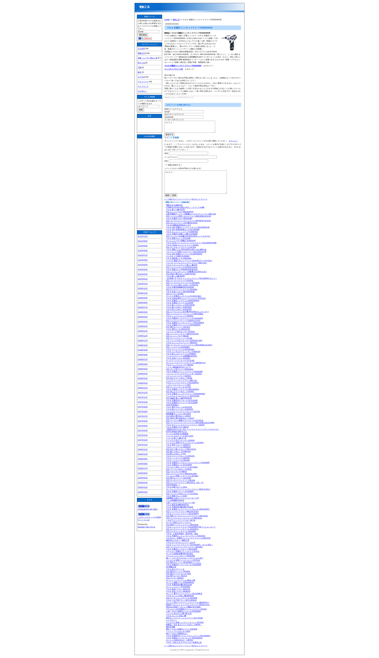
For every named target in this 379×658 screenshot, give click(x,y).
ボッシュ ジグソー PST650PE (178, 587)
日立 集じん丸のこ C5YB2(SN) (178, 452)
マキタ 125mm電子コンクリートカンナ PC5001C (186, 298)
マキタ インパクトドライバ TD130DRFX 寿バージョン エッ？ (191, 527)
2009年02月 (143, 326)
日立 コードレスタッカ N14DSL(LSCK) (182, 267)
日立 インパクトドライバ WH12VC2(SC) (182, 511)
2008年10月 (143, 345)
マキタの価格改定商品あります (178, 225)
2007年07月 (143, 416)
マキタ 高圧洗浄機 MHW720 (177, 505)
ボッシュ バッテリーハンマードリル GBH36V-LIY (186, 363)
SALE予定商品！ (173, 405)
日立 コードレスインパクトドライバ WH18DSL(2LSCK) (188, 221)
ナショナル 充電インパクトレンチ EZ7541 (183, 560)
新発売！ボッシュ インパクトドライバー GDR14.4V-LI (188, 605)
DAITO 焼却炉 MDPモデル (176, 432)
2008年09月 (143, 350)
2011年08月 (143, 241)
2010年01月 (143, 284)
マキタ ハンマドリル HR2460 (178, 460)
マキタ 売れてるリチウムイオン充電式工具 (184, 642)
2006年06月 (143, 473)
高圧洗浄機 (170, 627)
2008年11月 (143, 341)
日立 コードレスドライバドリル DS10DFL (183, 283)
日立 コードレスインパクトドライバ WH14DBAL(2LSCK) (189, 345)
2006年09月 (143, 459)
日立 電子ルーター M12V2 (176, 576)
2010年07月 (143, 255)
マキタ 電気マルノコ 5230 (176, 496)
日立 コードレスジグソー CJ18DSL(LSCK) (183, 321)
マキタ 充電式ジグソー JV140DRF (180, 491)
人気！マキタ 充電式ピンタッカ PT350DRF (183, 611)
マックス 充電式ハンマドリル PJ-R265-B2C (183, 296)
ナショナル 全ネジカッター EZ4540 (180, 440)
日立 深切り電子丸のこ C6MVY (178, 416)
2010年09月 (143, 246)
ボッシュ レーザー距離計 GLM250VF (181, 241)
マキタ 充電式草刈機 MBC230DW (179, 507)
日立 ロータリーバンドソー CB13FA (180, 480)
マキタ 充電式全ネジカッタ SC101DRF (182, 400)
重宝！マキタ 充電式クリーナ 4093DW (181, 629)
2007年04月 (143, 430)
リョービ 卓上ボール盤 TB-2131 (179, 614)
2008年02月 (143, 383)
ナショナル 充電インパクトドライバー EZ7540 (185, 622)
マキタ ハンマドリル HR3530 (178, 458)
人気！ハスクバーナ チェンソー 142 (180, 503)
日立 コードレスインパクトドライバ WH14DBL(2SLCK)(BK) (190, 423)
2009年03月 (143, 322)
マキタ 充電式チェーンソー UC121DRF (182, 403)
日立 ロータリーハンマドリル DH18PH (181, 289)
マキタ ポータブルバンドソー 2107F (180, 543)
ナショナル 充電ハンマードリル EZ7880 (182, 476)
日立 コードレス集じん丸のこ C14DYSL (182, 285)
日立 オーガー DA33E (174, 294)
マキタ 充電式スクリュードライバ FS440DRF (184, 372)
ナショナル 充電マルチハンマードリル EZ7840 (185, 443)
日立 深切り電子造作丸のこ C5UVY (180, 418)
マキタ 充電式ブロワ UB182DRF (179, 218)
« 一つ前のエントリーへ (174, 199)
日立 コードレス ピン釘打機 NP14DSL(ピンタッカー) (187, 312)
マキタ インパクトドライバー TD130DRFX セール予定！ (189, 545)
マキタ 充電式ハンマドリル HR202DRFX (182, 389)
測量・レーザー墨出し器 (147, 58)
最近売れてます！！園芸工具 (177, 540)
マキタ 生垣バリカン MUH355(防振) (180, 292)
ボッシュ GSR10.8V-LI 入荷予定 (179, 640)
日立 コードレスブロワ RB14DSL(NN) (181, 474)
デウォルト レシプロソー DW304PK (180, 556)
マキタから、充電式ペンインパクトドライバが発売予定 (188, 538)
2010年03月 (143, 274)
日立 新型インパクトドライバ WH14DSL (182, 525)
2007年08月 (143, 412)
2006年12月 (143, 449)
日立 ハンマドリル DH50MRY (178, 347)
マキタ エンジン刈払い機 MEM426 (180, 596)
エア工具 (141, 77)
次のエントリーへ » (199, 199)
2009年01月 (143, 331)
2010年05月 (143, 265)
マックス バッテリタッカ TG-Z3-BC (180, 360)
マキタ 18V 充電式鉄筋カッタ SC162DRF (183, 230)
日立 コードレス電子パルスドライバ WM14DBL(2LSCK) (188, 216)
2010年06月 (143, 260)
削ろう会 (141, 63)
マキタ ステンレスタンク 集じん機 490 (181, 265)
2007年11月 (143, 397)
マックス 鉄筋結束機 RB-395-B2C (179, 554)
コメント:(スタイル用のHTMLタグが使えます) (182, 168)
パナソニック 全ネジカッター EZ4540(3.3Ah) (184, 341)
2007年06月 (143, 421)
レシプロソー (171, 620)
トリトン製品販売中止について (178, 367)
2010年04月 (143, 269)
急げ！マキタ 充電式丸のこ (177, 634)
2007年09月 (143, 407)
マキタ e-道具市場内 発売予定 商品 (182, 534)
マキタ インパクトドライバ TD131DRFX (182, 514)
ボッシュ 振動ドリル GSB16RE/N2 (180, 582)
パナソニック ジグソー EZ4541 (178, 376)
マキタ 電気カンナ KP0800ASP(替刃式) (182, 269)
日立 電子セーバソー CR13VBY (178, 478)
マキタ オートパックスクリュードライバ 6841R (185, 425)
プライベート (143, 82)
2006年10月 (143, 454)
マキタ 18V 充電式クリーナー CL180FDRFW (184, 254)
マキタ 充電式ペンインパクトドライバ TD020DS (185, 536)
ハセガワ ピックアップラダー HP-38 (180, 520)
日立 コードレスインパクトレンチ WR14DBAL (184, 314)
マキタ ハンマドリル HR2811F (178, 447)
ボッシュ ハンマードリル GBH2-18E (180, 580)
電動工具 (145, 6)
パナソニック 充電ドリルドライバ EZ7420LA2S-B (186, 252)
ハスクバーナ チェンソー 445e (178, 385)
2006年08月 (143, 464)
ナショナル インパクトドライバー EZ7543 (183, 412)
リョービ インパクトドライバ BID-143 (181, 380)
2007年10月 (143, 402)
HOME (167, 20)
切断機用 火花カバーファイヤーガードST (182, 498)
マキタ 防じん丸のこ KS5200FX (179, 309)
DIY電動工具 (171, 567)
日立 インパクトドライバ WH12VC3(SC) (182, 334)
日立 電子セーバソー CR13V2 (178, 327)
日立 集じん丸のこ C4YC (176, 454)
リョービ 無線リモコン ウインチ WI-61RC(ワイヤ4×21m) (189, 261)
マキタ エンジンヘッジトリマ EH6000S (182, 232)
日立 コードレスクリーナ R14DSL (179, 281)
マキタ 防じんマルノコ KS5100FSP (180, 305)
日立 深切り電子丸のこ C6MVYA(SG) (181, 274)
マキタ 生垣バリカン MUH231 (178, 589)
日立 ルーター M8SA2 (175, 578)
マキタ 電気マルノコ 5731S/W (178, 238)
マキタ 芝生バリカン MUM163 (178, 591)
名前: (166, 153)
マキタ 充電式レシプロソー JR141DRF (181, 549)
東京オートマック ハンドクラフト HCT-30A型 (184, 618)
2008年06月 (143, 364)
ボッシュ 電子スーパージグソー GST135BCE (184, 594)
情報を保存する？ (174, 165)
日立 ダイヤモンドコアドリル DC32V (181, 247)
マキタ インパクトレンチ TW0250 (179, 365)
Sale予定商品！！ (173, 485)
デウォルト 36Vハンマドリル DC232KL (182, 467)
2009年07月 (143, 307)
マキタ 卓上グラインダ (175, 569)
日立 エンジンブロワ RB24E (177, 336)
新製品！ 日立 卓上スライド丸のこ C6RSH (184, 625)
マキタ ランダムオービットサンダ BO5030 (183, 352)
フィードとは (143, 520)
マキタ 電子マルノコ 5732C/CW (179, 407)
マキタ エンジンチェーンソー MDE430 (181, 343)
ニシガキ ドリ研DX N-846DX (178, 256)
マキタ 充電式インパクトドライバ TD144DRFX (185, 323)
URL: (166, 161)
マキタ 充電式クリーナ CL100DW (179, 303)
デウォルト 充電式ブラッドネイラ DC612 (182, 551)
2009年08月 (143, 303)
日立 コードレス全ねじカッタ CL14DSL (182, 494)
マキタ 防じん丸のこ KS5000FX (179, 307)
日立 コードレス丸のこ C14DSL (179, 469)
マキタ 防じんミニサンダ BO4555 (179, 409)
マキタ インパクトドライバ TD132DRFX (182, 383)
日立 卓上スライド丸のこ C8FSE (179, 378)
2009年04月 (143, 317)
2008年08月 (143, 355)
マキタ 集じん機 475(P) (175, 210)
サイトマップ (143, 86)
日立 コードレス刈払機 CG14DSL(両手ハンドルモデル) (188, 236)
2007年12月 (143, 393)
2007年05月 (143, 426)
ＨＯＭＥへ (142, 91)
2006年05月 (143, 478)
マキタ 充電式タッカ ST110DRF (179, 465)
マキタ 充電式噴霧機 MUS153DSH (180, 287)
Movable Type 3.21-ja (146, 527)
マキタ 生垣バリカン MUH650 (178, 358)
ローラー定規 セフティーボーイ (178, 523)
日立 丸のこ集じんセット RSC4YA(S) (181, 449)
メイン (187, 199)
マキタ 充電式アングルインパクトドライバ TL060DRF (188, 463)
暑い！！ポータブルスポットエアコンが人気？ (184, 558)
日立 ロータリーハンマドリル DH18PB (181, 598)
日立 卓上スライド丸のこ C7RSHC (180, 392)
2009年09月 (143, 298)
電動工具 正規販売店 (174, 205)
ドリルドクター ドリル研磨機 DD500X (181, 356)
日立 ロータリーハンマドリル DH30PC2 (182, 529)
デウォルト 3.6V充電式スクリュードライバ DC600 (186, 609)
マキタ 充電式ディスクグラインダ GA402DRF (184, 318)
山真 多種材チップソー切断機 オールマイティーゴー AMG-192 (191, 214)
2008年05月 (143, 369)
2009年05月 (143, 312)
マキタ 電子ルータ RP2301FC (178, 329)
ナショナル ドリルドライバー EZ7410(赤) (182, 396)
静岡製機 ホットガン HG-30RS (178, 414)
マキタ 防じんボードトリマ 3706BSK (181, 354)
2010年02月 (143, 279)
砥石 (139, 72)
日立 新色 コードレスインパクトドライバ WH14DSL (187, 516)
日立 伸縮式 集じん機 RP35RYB (179, 398)
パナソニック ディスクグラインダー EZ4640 (184, 374)
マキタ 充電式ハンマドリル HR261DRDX (182, 301)
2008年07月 (143, 359)
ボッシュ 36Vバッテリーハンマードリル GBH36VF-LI (187, 602)
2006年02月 (143, 492)
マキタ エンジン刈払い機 (176, 616)
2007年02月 (143, 440)
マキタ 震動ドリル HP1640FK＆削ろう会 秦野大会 (186, 249)
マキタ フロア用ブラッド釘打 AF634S (181, 600)
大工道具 (141, 49)
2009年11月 (143, 293)
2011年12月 (143, 236)
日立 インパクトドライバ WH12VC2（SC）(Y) (185, 483)
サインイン (233, 141)
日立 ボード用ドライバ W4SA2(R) (179, 369)
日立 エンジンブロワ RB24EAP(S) (179, 212)
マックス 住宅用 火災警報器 (177, 434)
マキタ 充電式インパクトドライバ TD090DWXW (185, 394)
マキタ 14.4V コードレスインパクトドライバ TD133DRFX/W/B (191, 243)
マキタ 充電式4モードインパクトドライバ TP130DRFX (188, 636)
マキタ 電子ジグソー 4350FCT (178, 445)
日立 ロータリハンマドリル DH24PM (181, 531)
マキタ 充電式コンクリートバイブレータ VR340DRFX (187, 509)
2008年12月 (143, 336)
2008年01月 (143, 388)
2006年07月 (143, 468)
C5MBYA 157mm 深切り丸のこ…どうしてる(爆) (185, 207)
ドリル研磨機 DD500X (175, 500)
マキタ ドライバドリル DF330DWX (180, 349)
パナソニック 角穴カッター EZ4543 (180, 332)
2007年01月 (143, 445)
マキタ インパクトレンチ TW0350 (179, 316)
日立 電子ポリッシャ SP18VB (178, 571)
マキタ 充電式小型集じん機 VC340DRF (182, 234)
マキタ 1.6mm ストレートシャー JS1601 (182, 245)
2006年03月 (143, 487)
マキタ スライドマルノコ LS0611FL (180, 456)
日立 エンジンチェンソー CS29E (179, 338)
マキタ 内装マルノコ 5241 (176, 487)
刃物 (139, 67)
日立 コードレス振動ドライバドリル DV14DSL (185, 420)
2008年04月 (143, 374)
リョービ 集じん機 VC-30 (176, 438)
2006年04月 (143, 483)
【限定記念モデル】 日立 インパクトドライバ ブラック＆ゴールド (192, 429)
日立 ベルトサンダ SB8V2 (176, 471)
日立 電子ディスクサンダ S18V (178, 574)
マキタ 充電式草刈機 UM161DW (179, 585)
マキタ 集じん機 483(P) (175, 276)
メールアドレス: (170, 157)
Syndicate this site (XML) (148, 509)
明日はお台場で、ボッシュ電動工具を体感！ (184, 607)
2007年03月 (143, 435)
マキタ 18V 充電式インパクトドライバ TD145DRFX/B (187, 227)
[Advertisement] (150, 125)
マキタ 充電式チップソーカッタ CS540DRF (183, 565)
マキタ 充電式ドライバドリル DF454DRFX (183, 325)
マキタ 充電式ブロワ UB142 (177, 427)
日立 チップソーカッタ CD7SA (178, 387)
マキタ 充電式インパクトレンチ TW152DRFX (184, 638)
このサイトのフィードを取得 (149, 517)
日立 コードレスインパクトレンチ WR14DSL (184, 518)
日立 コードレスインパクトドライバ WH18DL (184, 547)
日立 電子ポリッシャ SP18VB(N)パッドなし (183, 563)
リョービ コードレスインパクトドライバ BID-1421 (186, 263)
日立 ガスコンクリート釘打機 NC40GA (181, 223)
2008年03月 (143, 378)
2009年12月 (143, 288)
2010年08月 (143, 251)
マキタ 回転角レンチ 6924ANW (178, 258)
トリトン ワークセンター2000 (178, 631)
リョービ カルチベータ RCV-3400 (179, 436)
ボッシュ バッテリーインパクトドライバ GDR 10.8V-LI (188, 489)
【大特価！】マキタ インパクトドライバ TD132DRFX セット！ (191, 278)
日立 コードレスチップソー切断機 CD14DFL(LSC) (186, 272)
